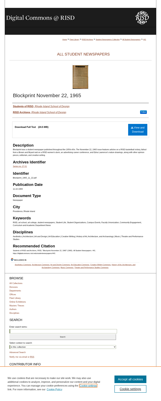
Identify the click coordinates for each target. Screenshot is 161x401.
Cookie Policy (54, 389)
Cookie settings (88, 385)
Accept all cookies (130, 379)
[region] (80, 383)
